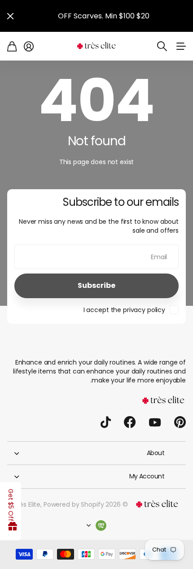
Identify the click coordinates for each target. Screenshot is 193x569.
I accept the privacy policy (124, 309)
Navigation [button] (181, 46)
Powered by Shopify (74, 504)
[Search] (162, 46)
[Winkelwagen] (12, 46)
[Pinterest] (180, 422)
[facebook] (130, 422)
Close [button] (10, 16)
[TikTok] (106, 422)
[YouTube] (155, 422)
